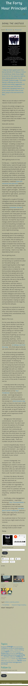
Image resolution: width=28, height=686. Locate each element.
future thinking (19, 650)
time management (15, 662)
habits (7, 651)
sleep (16, 658)
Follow (4, 553)
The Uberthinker (5, 605)
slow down (22, 658)
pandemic (17, 602)
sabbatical (3, 658)
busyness (4, 647)
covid (16, 648)
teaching (3, 662)
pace (15, 653)
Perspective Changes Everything (19, 605)
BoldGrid (8, 683)
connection (11, 648)
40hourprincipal (18, 29)
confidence (7, 602)
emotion (3, 650)
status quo (4, 660)
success (12, 660)
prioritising (14, 655)
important (14, 651)
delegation (21, 648)
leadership (12, 602)
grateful (2, 651)
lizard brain (11, 653)
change (10, 646)
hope (11, 651)
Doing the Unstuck (13, 24)
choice (14, 646)
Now (2, 582)
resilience (19, 656)
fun (13, 650)
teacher (24, 660)
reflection (13, 657)
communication (19, 646)
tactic (19, 660)
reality (2, 657)
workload (4, 664)
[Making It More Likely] (18, 579)
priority (22, 655)
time (7, 662)
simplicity (9, 658)
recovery (6, 657)
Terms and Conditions (17, 684)
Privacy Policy (9, 684)
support (15, 660)
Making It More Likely (18, 582)
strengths (8, 660)
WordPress (19, 683)
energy (7, 650)
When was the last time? (6, 595)
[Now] (6, 579)
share (7, 658)
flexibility (11, 650)
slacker (13, 658)
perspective (5, 655)
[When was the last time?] (6, 591)
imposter (19, 651)
